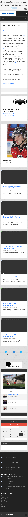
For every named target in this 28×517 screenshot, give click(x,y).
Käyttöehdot (4, 495)
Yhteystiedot (4, 501)
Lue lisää (4, 197)
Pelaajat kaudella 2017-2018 (9, 113)
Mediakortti (3, 498)
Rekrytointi (3, 500)
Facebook (3, 504)
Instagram (3, 506)
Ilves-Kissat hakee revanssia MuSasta (15, 486)
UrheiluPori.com (9, 514)
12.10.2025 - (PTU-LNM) (13, 394)
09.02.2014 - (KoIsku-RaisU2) (13, 467)
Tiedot (4, 163)
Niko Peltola (6, 31)
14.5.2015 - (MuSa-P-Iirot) (12, 462)
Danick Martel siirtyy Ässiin (12, 276)
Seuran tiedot (5, 117)
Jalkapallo (6, 391)
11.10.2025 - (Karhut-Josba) (14, 401)
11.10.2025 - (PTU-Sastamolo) (14, 407)
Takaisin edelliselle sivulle (8, 83)
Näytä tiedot (17, 7)
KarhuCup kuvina (10, 481)
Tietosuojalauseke (5, 497)
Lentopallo (10, 469)
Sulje (26, 8)
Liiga (15, 27)
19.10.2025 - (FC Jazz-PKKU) (9, 390)
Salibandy (11, 396)
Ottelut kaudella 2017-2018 (8, 115)
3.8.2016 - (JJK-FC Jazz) (11, 457)
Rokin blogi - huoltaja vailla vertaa (14, 476)
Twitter (2, 507)
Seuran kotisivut (12, 117)
